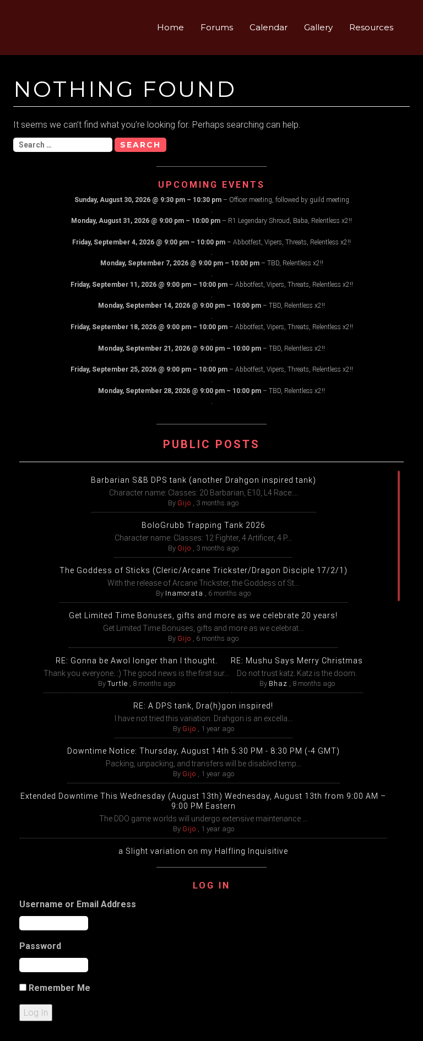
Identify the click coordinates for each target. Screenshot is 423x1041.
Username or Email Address (77, 904)
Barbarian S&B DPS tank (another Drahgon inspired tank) (203, 480)
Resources (371, 27)
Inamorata (184, 593)
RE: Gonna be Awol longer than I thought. (137, 660)
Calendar (269, 27)
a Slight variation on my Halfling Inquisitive (203, 851)
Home (170, 27)
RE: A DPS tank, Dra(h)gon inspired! (203, 705)
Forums (216, 27)
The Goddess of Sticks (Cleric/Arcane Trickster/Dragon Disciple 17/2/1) (203, 570)
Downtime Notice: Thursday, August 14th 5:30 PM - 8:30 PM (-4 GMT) (203, 750)
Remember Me (59, 988)
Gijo (184, 503)
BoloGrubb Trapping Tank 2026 (203, 525)
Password (40, 946)
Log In (36, 1012)
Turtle (117, 683)
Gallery (318, 27)
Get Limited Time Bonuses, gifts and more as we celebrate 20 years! (203, 615)
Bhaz (278, 683)
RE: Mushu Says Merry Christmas (297, 660)
